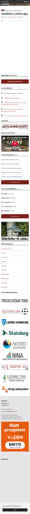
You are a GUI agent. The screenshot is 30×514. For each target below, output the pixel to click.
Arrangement (5, 249)
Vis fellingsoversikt (15, 182)
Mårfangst (4, 278)
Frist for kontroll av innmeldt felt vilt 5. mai (16, 116)
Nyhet (3, 283)
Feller (2, 261)
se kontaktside (7, 409)
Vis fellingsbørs (15, 216)
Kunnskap (4, 274)
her (20, 506)
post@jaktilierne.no (11, 411)
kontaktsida (19, 419)
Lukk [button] (15, 510)
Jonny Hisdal (20, 17)
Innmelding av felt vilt (15, 81)
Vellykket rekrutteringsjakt (11, 98)
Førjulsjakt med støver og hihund (13, 93)
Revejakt (3, 287)
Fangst (3, 257)
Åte (2, 253)
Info (2, 266)
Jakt (2, 270)
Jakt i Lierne (4, 2)
